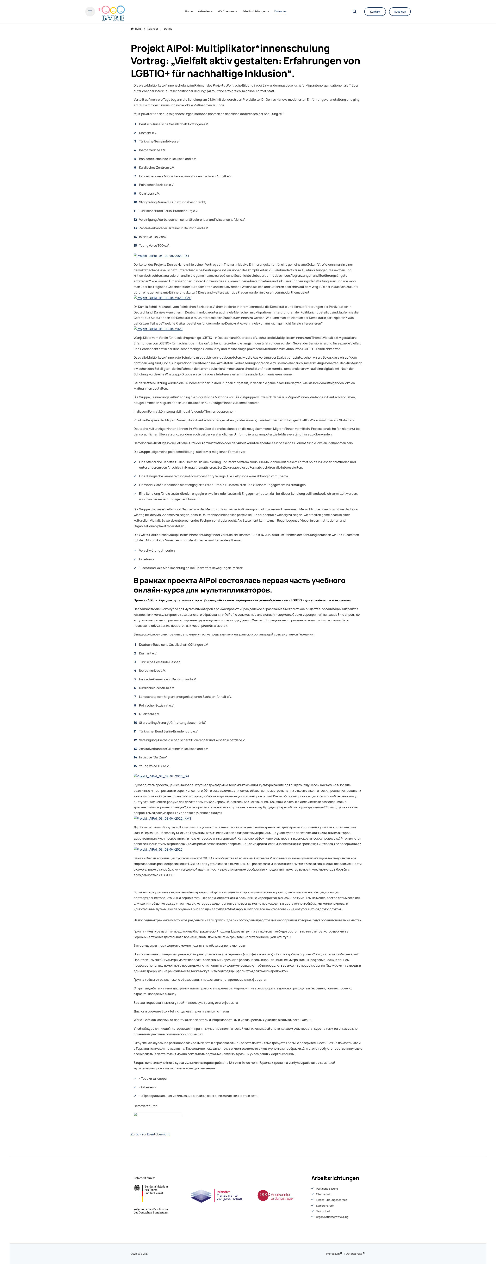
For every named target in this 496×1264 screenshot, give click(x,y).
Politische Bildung (327, 1188)
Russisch (400, 11)
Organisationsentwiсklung (332, 1217)
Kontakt (375, 11)
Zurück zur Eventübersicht (150, 1134)
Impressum (333, 1253)
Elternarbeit (323, 1194)
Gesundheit (323, 1211)
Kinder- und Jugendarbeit (331, 1200)
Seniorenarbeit (325, 1205)
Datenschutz (354, 1253)
